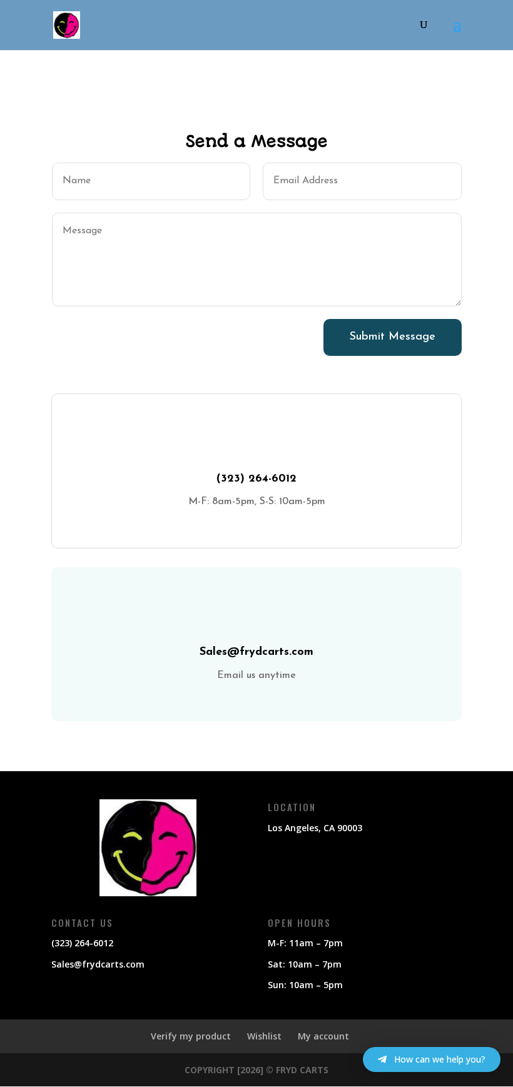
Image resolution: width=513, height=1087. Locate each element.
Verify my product (191, 1036)
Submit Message (392, 337)
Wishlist (264, 1036)
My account (323, 1036)
